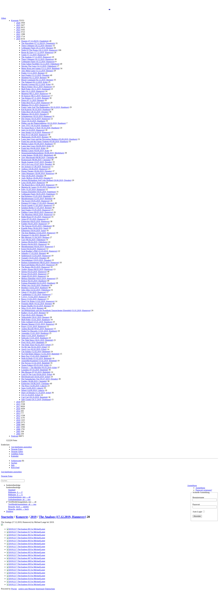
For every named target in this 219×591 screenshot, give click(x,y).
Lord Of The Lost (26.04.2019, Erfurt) (36, 374)
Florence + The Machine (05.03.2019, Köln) (39, 367)
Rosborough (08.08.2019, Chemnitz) (36, 160)
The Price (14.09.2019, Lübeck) (34, 386)
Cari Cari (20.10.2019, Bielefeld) (34, 397)
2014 (18, 411)
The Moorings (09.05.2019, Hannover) (37, 214)
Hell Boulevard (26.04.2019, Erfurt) (35, 377)
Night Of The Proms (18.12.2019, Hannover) (39, 50)
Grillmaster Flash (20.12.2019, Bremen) (37, 48)
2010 (18, 420)
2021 (18, 34)
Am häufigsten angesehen (21, 447)
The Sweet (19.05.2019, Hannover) (35, 201)
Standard (11, 490)
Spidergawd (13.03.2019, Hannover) (36, 256)
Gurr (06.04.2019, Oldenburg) (33, 240)
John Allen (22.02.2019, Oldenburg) (35, 290)
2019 (18, 39)
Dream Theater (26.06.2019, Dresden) (36, 171)
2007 (18, 427)
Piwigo (14, 589)
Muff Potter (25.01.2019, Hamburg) (35, 320)
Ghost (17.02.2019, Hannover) (33, 292)
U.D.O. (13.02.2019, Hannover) (34, 297)
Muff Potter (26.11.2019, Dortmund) (36, 89)
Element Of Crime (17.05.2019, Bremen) (37, 203)
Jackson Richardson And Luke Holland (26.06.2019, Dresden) (46, 180)
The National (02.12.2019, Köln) (34, 82)
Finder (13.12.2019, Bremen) (33, 73)
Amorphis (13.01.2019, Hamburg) (35, 333)
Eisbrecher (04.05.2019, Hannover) (35, 221)
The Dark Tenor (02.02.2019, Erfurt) (36, 345)
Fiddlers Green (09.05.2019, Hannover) (37, 212)
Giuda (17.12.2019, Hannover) (33, 55)
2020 (18, 36)
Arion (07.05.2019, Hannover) (33, 219)
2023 (18, 30)
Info (12, 465)
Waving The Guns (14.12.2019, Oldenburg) (39, 66)
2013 (18, 413)
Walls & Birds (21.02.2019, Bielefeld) (36, 358)
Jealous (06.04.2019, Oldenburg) (34, 242)
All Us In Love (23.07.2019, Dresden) (36, 164)
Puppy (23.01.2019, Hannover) (33, 326)
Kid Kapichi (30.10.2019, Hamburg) (36, 109)
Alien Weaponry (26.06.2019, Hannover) (37, 173)
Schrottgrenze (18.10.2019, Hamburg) (36, 116)
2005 (18, 431)
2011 (18, 418)
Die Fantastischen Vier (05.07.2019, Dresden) (39, 379)
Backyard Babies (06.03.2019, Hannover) (38, 265)
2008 (18, 425)
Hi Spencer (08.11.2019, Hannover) (35, 96)
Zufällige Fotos (17, 454)
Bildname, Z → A (15, 495)
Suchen (14, 463)
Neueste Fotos (17, 449)
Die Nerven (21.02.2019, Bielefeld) (35, 363)
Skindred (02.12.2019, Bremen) (34, 77)
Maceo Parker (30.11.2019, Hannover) (36, 87)
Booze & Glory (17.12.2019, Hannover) (37, 52)
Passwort (196, 504)
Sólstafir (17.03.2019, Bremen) (33, 253)
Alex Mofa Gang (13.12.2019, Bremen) (37, 71)
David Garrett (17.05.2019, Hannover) (36, 205)
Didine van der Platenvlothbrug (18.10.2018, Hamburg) (43, 123)
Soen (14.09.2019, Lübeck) (32, 388)
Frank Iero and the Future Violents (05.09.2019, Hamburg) (44, 141)
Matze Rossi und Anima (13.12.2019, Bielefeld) (40, 68)
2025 (18, 25)
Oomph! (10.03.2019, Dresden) (34, 258)
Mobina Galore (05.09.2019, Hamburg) (37, 144)
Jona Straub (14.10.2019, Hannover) (36, 132)
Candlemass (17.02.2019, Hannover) (36, 294)
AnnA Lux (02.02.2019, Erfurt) (34, 349)
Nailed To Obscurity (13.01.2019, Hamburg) (39, 331)
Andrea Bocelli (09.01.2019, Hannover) (37, 329)
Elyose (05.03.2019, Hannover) (34, 274)
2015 (18, 404)
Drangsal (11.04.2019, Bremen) (34, 235)
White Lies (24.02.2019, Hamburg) (35, 285)
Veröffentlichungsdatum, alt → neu (22, 504)
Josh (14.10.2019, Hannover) (33, 130)
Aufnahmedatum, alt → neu (19, 499)
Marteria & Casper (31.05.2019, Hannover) (38, 187)
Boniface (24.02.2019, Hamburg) (34, 288)
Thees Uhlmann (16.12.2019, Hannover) (37, 59)
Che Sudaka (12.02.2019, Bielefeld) (35, 351)
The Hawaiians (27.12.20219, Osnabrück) (38, 43)
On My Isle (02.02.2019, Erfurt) (34, 347)
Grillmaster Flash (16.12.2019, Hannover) (38, 62)
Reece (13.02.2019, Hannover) (33, 299)
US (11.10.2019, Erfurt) (30, 395)
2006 (18, 429)
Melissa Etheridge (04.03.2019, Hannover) (38, 278)
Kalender (15, 456)
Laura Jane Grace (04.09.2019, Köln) (36, 146)
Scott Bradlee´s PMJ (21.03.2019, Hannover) (39, 251)
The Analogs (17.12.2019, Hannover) (36, 57)
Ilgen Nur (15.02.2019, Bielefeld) (34, 356)
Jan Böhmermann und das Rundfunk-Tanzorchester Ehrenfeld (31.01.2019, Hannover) (56, 310)
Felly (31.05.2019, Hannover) (33, 189)
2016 (18, 409)
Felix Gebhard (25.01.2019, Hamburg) (36, 322)
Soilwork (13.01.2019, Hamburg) (34, 338)
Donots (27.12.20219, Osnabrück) (35, 41)
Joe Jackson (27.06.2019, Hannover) (36, 167)
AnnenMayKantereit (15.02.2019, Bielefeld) (39, 361)
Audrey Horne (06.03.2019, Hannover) (37, 269)
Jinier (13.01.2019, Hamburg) (33, 336)
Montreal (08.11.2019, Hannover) (34, 93)
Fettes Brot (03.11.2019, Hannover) (35, 103)
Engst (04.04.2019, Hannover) (33, 249)
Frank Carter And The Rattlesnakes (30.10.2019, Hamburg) (45, 107)
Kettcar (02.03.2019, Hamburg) (34, 281)
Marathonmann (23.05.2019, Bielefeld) (37, 199)
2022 (18, 32)
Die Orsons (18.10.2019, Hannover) (35, 119)
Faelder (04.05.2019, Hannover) (34, 224)
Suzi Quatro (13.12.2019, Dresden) (35, 75)
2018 (18, 402)
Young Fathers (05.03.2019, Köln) (35, 365)
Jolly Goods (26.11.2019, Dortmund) (36, 399)
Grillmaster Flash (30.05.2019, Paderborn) (38, 194)
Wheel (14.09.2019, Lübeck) (32, 390)
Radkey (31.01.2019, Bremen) (33, 313)
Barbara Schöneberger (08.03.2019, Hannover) (40, 262)
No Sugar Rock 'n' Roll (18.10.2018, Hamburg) (40, 128)
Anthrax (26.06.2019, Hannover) (34, 169)
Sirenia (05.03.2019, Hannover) (34, 272)
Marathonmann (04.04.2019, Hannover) (37, 246)
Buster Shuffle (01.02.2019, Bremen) (36, 306)
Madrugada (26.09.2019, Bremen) (35, 137)
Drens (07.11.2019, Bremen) (32, 100)
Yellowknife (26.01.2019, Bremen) (35, 317)
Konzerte (15, 20)
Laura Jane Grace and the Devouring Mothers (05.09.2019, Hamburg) (49, 139)
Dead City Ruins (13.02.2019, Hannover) (38, 301)
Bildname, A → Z (15, 492)
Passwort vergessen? (204, 490)
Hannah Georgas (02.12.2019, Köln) (36, 84)
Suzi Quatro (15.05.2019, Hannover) (36, 210)
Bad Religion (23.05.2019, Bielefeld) (36, 196)
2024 (18, 27)
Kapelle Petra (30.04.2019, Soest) (34, 228)
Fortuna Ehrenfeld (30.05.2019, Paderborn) (38, 192)
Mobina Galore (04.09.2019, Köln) (35, 151)
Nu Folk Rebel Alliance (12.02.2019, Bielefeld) (40, 354)
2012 (18, 415)
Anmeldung (192, 485)
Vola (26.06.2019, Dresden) (32, 176)
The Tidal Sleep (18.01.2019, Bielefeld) (37, 340)
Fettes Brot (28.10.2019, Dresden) (35, 112)
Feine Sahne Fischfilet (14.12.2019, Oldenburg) (40, 64)
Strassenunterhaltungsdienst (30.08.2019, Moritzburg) (42, 153)
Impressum (40, 589)
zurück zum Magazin (26, 589)
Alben (3, 18)
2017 (18, 406)
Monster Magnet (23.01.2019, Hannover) (37, 324)
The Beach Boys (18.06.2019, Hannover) (38, 185)
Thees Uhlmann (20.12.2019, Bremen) (36, 46)
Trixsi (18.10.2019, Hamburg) (33, 121)
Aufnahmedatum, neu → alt (19, 497)
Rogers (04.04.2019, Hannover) (34, 244)
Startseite (7, 516)
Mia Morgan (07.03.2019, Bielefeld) (35, 372)
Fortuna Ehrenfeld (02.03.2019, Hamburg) (38, 283)
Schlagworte (16, 461)
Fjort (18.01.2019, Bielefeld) (33, 342)
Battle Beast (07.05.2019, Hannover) (36, 217)
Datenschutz (50, 589)
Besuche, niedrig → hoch (18, 509)
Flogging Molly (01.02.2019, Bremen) (36, 304)
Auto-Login (198, 512)
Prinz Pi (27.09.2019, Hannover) (34, 135)
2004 (18, 434)
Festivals (14, 436)
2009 (18, 422)
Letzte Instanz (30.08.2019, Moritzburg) (37, 155)
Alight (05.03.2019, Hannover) (33, 276)
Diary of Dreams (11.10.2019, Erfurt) (36, 393)
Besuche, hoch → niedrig (18, 507)
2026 (18, 23)
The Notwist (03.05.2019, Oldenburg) (36, 226)
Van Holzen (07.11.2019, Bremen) (35, 98)
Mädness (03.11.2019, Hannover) (34, 105)
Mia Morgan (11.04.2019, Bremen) (35, 237)
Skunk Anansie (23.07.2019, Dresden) (36, 162)
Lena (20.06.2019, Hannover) (33, 183)
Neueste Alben (17, 451)
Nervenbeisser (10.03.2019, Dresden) (36, 260)
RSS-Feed (15, 467)
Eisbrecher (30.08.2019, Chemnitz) (35, 383)
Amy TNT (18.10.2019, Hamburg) (35, 125)
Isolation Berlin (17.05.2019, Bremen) (36, 208)
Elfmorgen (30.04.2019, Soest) (33, 230)
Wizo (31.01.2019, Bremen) (32, 308)
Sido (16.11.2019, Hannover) (33, 91)
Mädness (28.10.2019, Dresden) (34, 114)
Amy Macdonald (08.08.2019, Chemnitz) (37, 157)
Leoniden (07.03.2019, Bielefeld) (34, 370)
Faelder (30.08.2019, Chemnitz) (34, 381)
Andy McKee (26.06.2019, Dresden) (36, 178)
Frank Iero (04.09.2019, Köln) (33, 148)
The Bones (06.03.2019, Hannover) (35, 267)
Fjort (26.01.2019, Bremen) (32, 315)
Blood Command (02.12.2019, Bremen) (37, 80)
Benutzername (198, 497)
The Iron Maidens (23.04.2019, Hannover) (38, 233)
